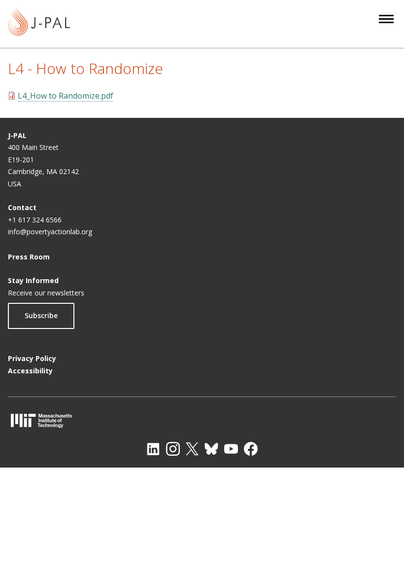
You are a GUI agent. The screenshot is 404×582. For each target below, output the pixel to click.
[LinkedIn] (153, 449)
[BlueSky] (211, 449)
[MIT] (202, 420)
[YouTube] (231, 449)
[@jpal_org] (173, 449)
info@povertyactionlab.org (50, 231)
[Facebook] (251, 449)
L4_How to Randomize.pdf (65, 95)
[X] (192, 448)
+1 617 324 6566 (35, 219)
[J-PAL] (39, 24)
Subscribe (41, 315)
